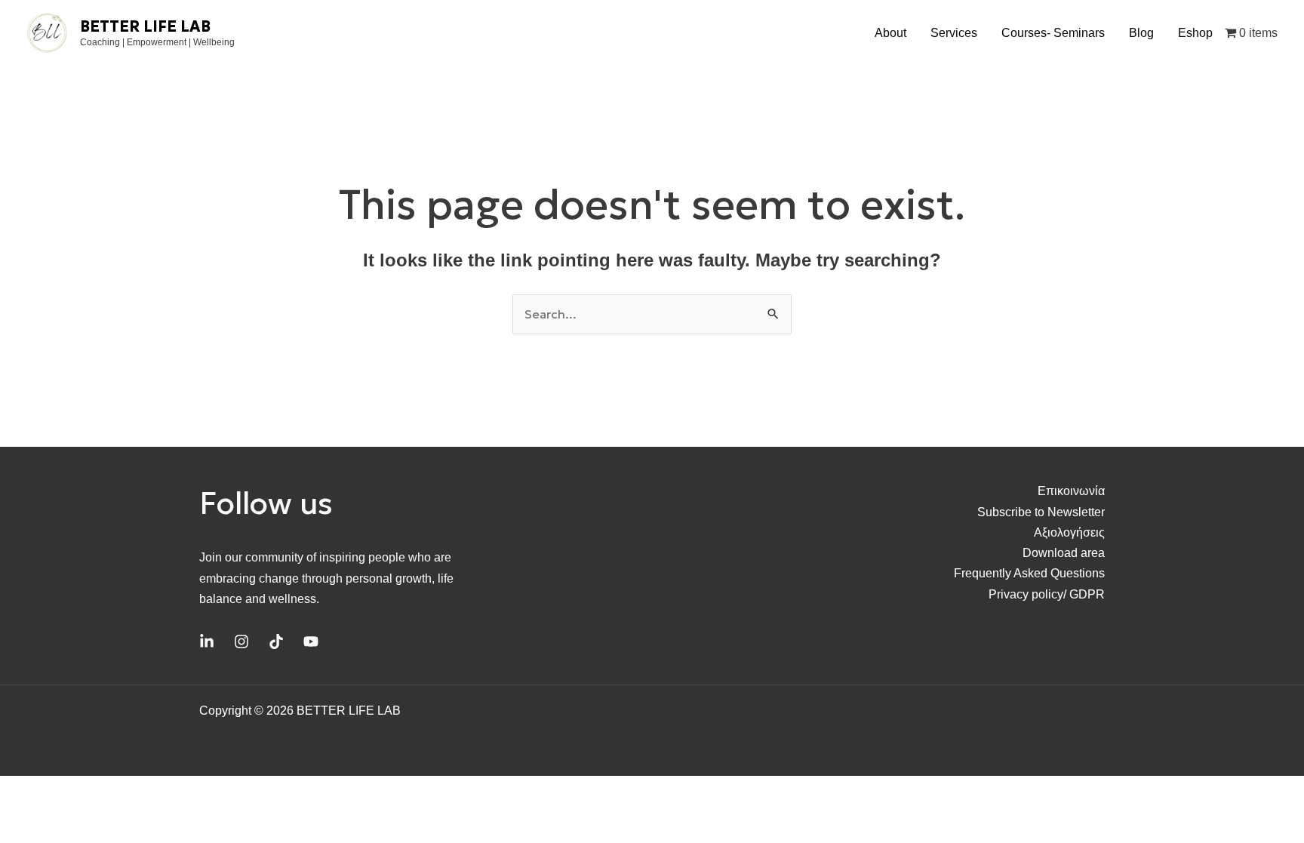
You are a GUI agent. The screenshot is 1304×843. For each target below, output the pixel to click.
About (890, 32)
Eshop (1195, 32)
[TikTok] (276, 641)
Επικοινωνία (1071, 491)
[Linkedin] (206, 641)
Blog (1141, 32)
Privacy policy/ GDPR (1047, 594)
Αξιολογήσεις (1069, 532)
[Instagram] (241, 641)
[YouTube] (310, 641)
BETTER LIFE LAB (145, 26)
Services (953, 32)
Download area (1064, 552)
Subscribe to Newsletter (1041, 512)
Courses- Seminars (1053, 32)
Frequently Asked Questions (1029, 573)
